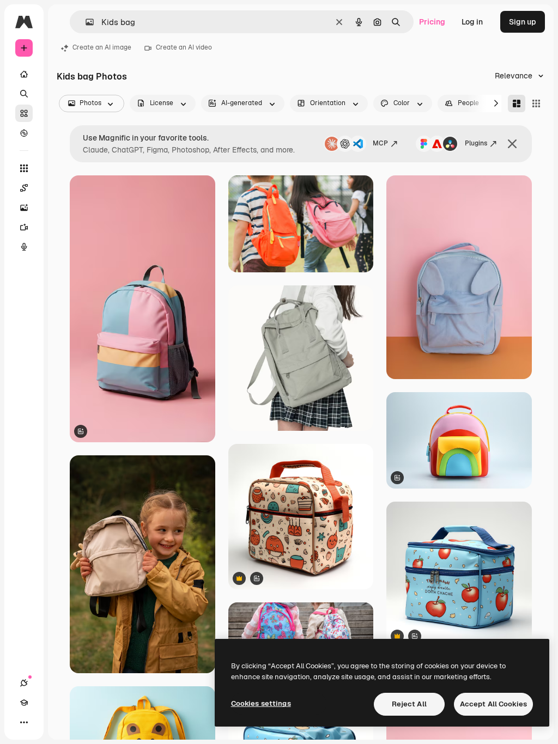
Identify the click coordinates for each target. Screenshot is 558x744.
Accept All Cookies (493, 704)
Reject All (409, 704)
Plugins (476, 143)
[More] (24, 722)
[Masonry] (516, 103)
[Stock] (24, 113)
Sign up (522, 22)
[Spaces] (24, 188)
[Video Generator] (24, 227)
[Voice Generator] (24, 246)
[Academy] (24, 702)
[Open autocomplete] (85, 22)
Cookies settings (261, 703)
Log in (472, 22)
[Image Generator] (24, 207)
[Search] (24, 93)
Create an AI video (184, 47)
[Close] (512, 143)
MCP (380, 143)
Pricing (432, 22)
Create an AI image (101, 47)
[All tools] (24, 168)
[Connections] (24, 683)
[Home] (24, 74)
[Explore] (24, 133)
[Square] (536, 103)
